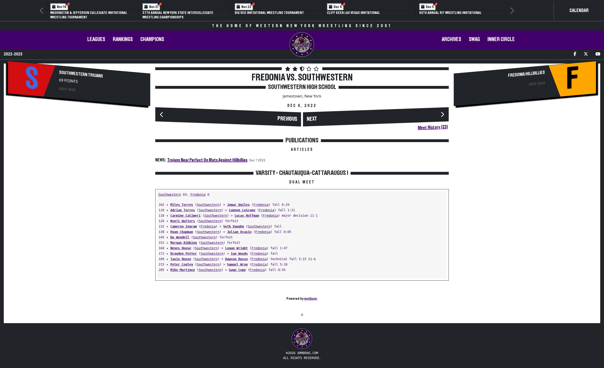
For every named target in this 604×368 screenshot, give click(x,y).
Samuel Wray (237, 264)
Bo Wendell (179, 237)
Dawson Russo (236, 259)
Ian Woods (239, 253)
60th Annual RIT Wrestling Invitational (450, 13)
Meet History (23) (433, 127)
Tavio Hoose (180, 259)
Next (312, 119)
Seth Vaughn (233, 226)
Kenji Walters (182, 221)
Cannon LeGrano (242, 210)
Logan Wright (236, 248)
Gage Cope (237, 270)
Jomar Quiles (238, 205)
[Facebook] (575, 54)
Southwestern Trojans (81, 74)
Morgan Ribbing (183, 243)
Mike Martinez (182, 270)
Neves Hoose (180, 248)
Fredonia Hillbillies (526, 74)
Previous (287, 119)
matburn (310, 298)
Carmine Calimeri (185, 215)
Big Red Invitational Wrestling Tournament (269, 13)
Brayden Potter (183, 253)
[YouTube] (598, 54)
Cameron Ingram (183, 226)
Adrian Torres (182, 210)
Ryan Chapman (181, 232)
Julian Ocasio (239, 232)
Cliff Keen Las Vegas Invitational (353, 13)
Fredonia (198, 194)
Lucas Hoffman (247, 215)
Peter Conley (181, 264)
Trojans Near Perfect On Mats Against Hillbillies (207, 160)
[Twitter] (586, 54)
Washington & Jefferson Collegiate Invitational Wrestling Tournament (88, 15)
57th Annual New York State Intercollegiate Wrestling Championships (178, 15)
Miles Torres (181, 205)
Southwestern (169, 194)
